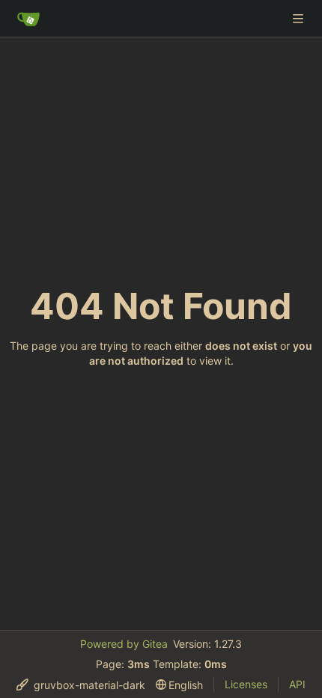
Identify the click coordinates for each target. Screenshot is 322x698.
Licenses (246, 684)
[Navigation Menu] (300, 18)
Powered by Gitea (124, 643)
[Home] (28, 18)
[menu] (80, 685)
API (297, 684)
